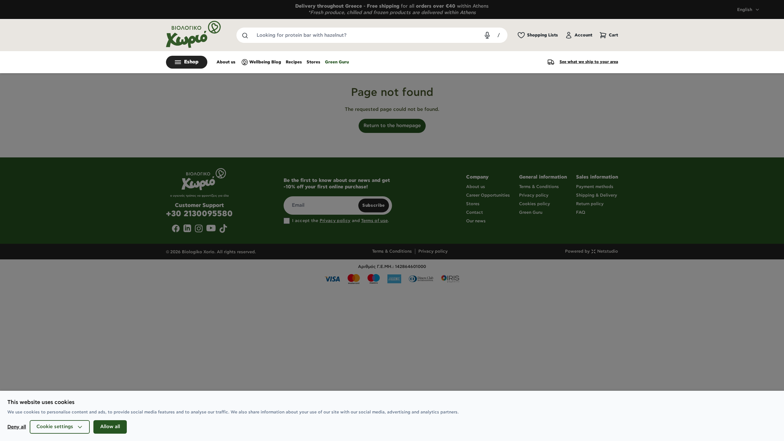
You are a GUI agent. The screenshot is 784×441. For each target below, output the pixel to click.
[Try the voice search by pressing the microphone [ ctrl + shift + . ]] (487, 35)
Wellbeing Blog (265, 62)
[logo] (193, 34)
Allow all (110, 427)
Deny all (16, 427)
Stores (313, 62)
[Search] (244, 35)
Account (583, 35)
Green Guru (337, 62)
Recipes (294, 62)
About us (226, 62)
